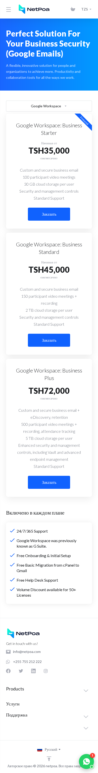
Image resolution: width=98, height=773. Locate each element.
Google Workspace (46, 106)
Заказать (49, 214)
